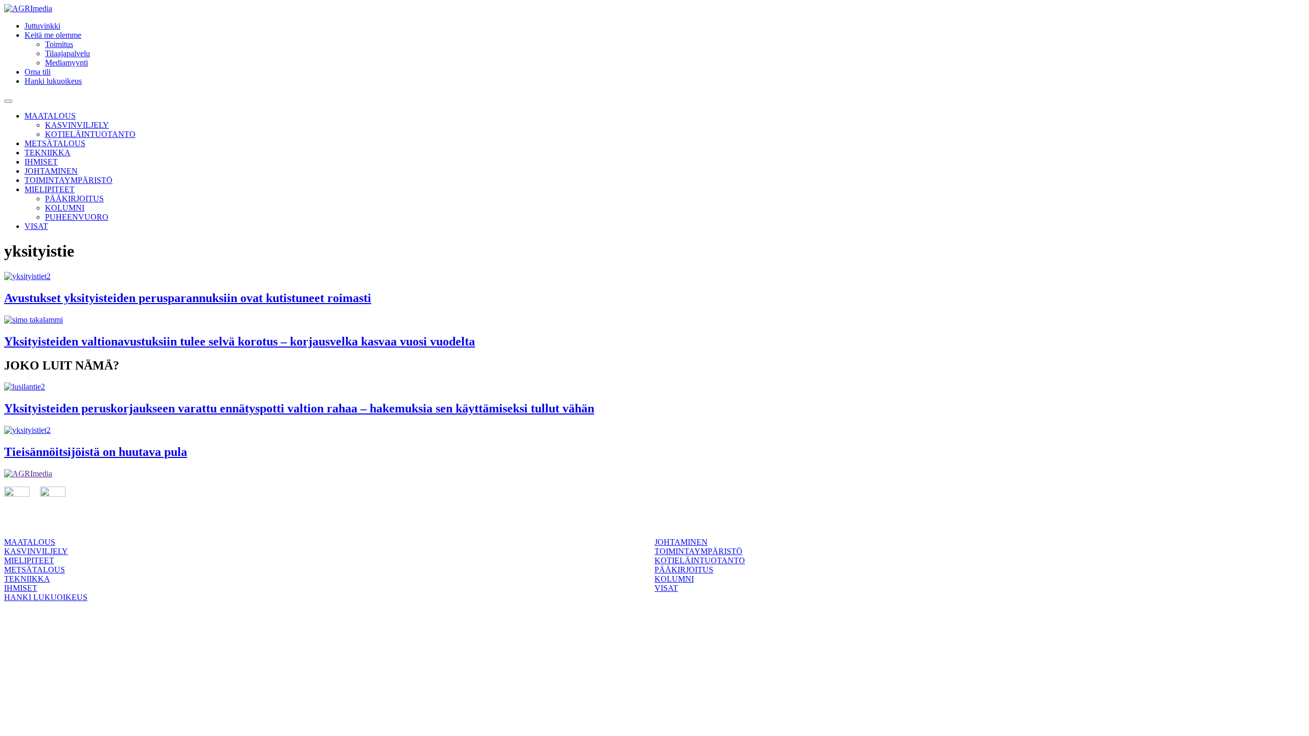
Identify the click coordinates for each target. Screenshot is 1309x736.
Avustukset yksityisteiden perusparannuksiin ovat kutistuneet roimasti (187, 298)
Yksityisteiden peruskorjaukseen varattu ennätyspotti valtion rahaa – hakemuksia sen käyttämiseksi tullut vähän (299, 408)
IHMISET (41, 161)
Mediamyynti (66, 62)
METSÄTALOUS (55, 143)
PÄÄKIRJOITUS (74, 198)
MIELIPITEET (50, 189)
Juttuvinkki (42, 25)
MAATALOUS (50, 115)
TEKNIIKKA (48, 152)
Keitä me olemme (53, 35)
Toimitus (59, 44)
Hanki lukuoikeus (53, 81)
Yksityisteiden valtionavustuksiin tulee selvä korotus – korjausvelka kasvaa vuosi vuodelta (239, 341)
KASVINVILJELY (77, 125)
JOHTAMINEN (51, 171)
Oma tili (38, 71)
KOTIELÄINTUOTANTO (90, 134)
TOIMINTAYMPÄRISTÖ (68, 180)
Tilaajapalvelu (67, 53)
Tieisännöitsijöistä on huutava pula (95, 451)
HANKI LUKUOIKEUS (45, 597)
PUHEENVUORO (76, 217)
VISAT (36, 226)
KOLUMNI (64, 207)
